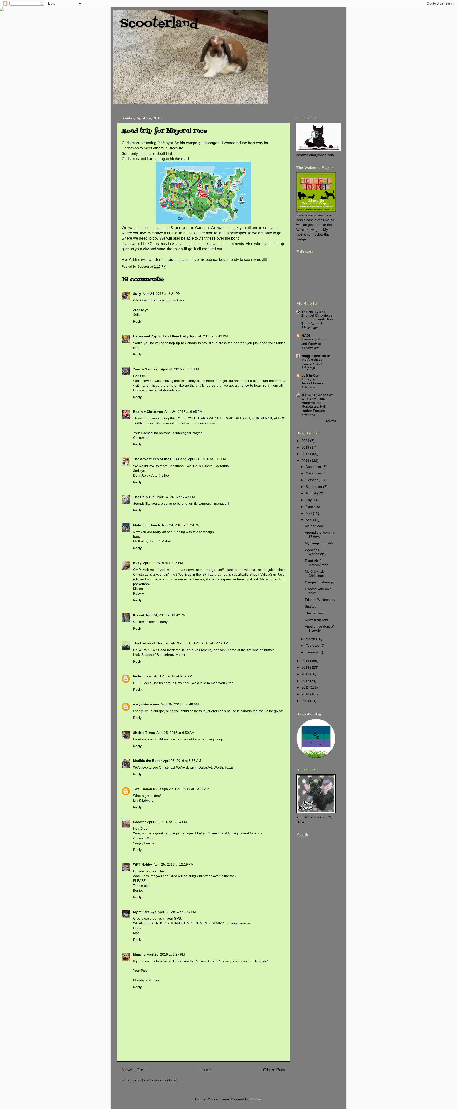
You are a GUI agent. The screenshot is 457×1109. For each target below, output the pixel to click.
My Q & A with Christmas (315, 573)
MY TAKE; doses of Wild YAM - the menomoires (317, 398)
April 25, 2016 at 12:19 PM (174, 864)
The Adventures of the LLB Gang (160, 459)
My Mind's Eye (144, 912)
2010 (306, 694)
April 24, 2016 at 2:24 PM (162, 294)
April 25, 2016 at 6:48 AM (180, 704)
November (314, 473)
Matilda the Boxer (147, 761)
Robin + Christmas (148, 412)
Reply (137, 321)
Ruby (137, 563)
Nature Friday (311, 363)
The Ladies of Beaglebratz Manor (160, 643)
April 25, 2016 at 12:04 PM (167, 822)
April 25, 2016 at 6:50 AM (175, 732)
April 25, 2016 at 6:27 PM (166, 954)
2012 (306, 681)
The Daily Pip (144, 497)
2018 (306, 447)
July (309, 500)
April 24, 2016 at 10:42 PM (166, 615)
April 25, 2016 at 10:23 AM (189, 789)
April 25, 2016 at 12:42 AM (208, 643)
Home (204, 1069)
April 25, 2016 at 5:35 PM (177, 912)
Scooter (139, 822)
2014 (306, 667)
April (309, 520)
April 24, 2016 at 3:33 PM (180, 369)
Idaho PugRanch (146, 525)
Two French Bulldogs (150, 789)
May (309, 513)
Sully (137, 294)
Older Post (274, 1069)
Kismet (138, 615)
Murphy (139, 954)
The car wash (315, 613)
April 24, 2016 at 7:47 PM (176, 497)
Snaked (310, 606)
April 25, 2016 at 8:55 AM (182, 761)
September (314, 486)
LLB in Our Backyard (310, 377)
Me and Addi (314, 526)
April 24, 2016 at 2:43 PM (209, 336)
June (310, 506)
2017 (306, 454)
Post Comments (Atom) (159, 1080)
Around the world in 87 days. (319, 534)
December (314, 466)
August (311, 493)
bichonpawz (143, 676)
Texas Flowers (312, 383)
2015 (306, 661)
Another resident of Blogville (319, 628)
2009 (306, 701)
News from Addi (316, 620)
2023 (306, 441)
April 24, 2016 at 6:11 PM (207, 459)
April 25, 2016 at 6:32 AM (173, 676)
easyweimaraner (146, 704)
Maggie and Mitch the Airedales (315, 357)
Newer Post (133, 1069)
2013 (306, 674)
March (311, 639)
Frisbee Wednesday (320, 599)
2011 (306, 687)
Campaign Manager (320, 582)
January (312, 652)
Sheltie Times (144, 732)
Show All (331, 420)
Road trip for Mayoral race (316, 563)
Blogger (255, 1099)
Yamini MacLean (146, 369)
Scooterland (159, 24)
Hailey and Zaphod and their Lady (160, 336)
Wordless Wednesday (315, 552)
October (312, 480)
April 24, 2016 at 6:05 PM (183, 412)
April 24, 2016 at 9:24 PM (181, 525)
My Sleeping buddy (319, 543)
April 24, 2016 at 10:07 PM (163, 563)
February (313, 645)
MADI (305, 335)
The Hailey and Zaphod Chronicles (317, 313)
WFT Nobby (142, 864)
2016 (306, 461)
